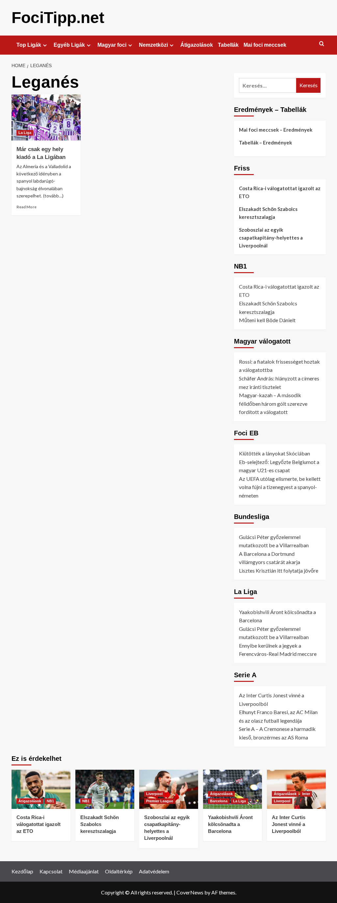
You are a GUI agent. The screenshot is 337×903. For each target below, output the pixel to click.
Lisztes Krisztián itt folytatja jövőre (278, 570)
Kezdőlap (22, 871)
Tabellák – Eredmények (265, 142)
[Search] (322, 44)
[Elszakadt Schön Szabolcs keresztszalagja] (104, 789)
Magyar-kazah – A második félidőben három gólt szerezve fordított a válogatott (273, 403)
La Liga (24, 133)
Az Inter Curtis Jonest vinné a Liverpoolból (288, 824)
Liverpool (154, 794)
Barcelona (218, 801)
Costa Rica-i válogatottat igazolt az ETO (280, 192)
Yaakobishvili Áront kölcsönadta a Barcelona (230, 824)
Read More (26, 206)
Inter (306, 794)
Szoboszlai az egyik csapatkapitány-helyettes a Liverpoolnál (271, 237)
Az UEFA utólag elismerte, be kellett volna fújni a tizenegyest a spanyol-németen (280, 487)
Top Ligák (28, 45)
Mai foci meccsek (265, 45)
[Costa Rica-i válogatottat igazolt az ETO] (41, 789)
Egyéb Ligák (69, 45)
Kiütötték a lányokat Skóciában (274, 453)
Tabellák (228, 45)
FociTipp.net (58, 17)
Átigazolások (196, 45)
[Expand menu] (45, 45)
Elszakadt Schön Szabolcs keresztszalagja (268, 213)
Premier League (159, 801)
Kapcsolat (51, 871)
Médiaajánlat (84, 871)
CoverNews (189, 892)
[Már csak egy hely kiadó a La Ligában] (46, 117)
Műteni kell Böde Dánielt (267, 320)
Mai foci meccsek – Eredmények (275, 130)
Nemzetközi (153, 45)
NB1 (50, 801)
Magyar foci (111, 45)
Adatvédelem (154, 871)
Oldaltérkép (119, 871)
